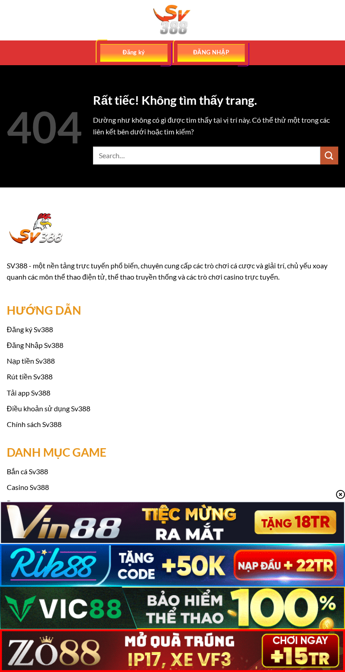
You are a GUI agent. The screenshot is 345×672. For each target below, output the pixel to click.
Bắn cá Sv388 (27, 471)
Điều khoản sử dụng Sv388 (48, 408)
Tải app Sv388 (28, 392)
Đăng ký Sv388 (30, 329)
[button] (12, 20)
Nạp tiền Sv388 (31, 360)
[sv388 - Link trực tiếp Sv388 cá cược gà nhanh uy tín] (172, 20)
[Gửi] (329, 155)
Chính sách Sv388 (34, 424)
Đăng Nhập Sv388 (35, 345)
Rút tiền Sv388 (30, 376)
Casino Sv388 (28, 487)
